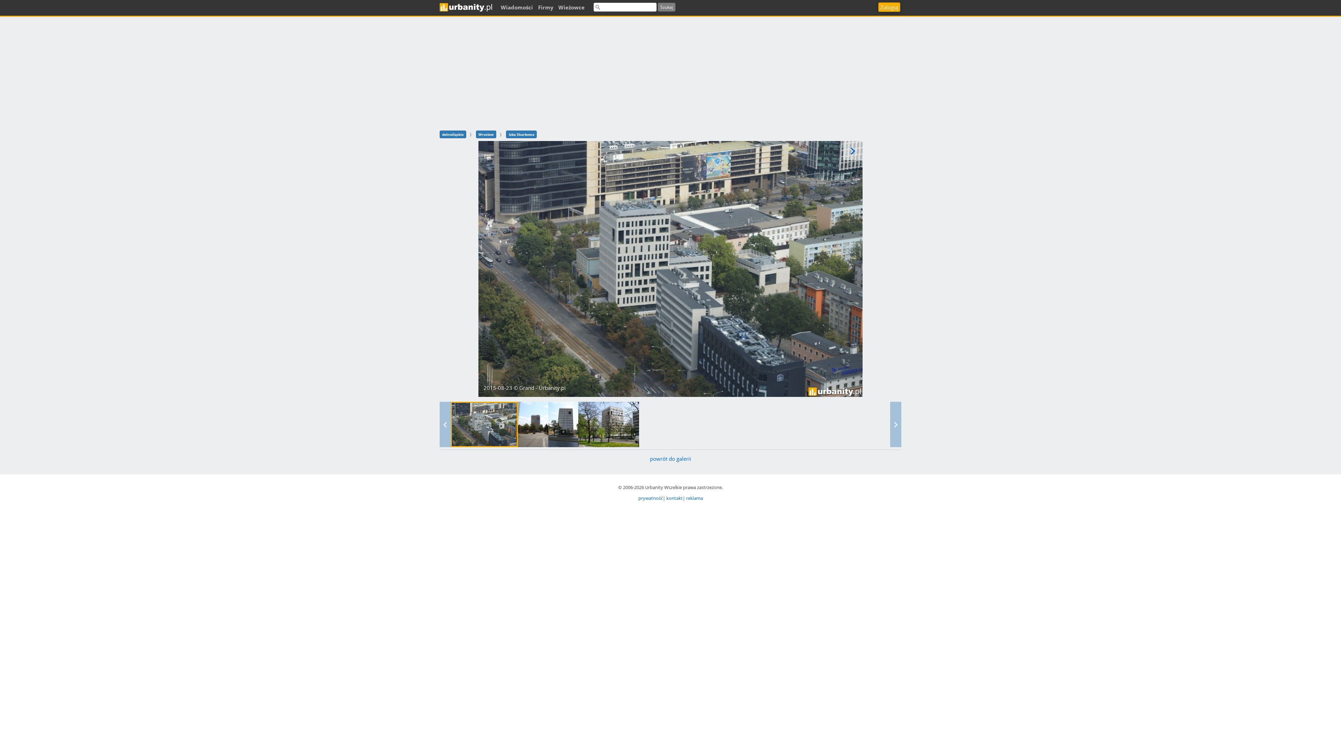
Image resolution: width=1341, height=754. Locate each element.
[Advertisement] (670, 72)
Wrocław (486, 134)
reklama (694, 498)
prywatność (650, 498)
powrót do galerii (670, 458)
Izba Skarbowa (521, 134)
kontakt (674, 498)
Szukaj (666, 7)
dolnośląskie (453, 134)
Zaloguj (889, 7)
